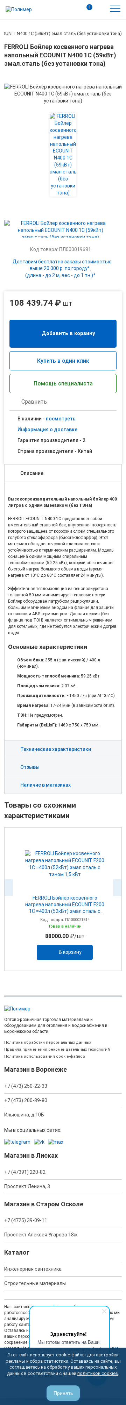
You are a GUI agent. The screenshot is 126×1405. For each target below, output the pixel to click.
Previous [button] (9, 887)
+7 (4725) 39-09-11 (25, 1220)
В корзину (70, 952)
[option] (63, 899)
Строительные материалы (35, 1283)
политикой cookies (97, 1373)
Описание (31, 473)
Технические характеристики (55, 749)
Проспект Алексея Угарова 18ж (41, 1234)
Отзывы (30, 767)
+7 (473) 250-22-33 (25, 1086)
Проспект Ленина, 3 (27, 1186)
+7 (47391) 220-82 (25, 1172)
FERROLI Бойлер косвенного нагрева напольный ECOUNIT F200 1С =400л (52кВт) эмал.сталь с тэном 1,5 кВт (64, 905)
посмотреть (61, 418)
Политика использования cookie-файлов (44, 1056)
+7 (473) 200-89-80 (25, 1100)
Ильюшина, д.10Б (24, 1114)
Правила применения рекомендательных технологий (57, 1049)
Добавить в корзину (68, 333)
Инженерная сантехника (33, 1269)
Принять (63, 1393)
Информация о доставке (47, 429)
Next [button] (117, 887)
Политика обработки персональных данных (47, 1042)
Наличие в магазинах (45, 785)
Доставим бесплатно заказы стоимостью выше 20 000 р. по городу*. (62, 268)
